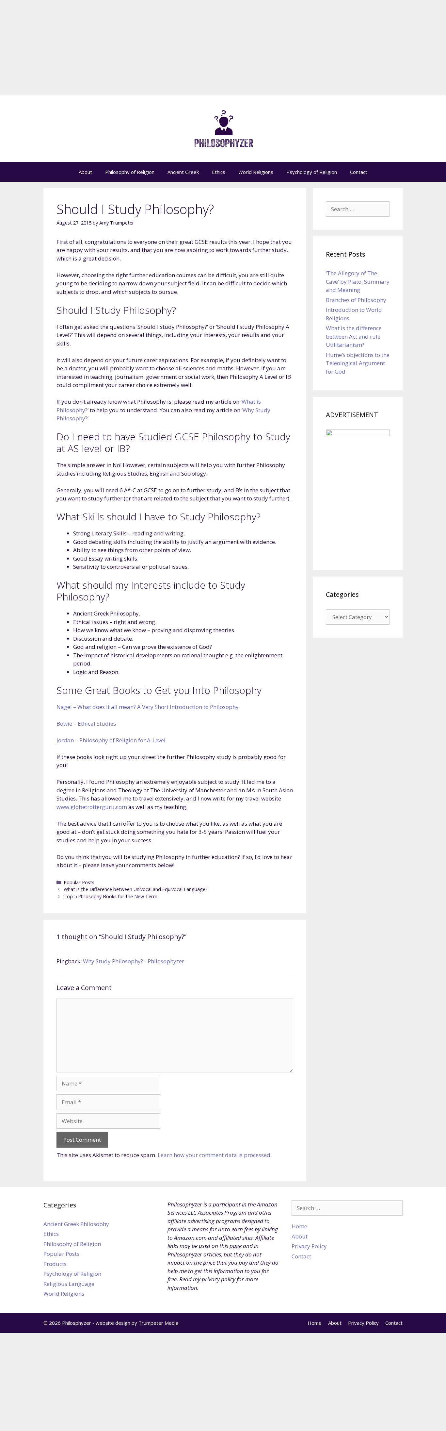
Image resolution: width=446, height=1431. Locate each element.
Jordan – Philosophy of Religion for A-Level (111, 740)
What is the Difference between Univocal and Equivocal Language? (136, 889)
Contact (358, 172)
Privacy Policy (309, 1246)
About (85, 172)
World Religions (255, 172)
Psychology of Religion (311, 172)
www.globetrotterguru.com (91, 807)
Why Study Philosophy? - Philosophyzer (133, 961)
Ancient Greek (183, 172)
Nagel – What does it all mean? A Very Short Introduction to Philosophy (147, 707)
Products (55, 1264)
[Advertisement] (223, 49)
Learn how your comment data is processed (214, 1155)
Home (299, 1226)
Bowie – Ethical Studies (86, 723)
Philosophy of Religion (129, 172)
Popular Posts (79, 882)
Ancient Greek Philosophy (76, 1224)
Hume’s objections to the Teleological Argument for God (358, 363)
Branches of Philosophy (356, 300)
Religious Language (68, 1284)
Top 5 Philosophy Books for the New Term (110, 896)
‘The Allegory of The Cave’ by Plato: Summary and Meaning (358, 281)
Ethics (218, 172)
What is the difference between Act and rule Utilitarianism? (354, 336)
